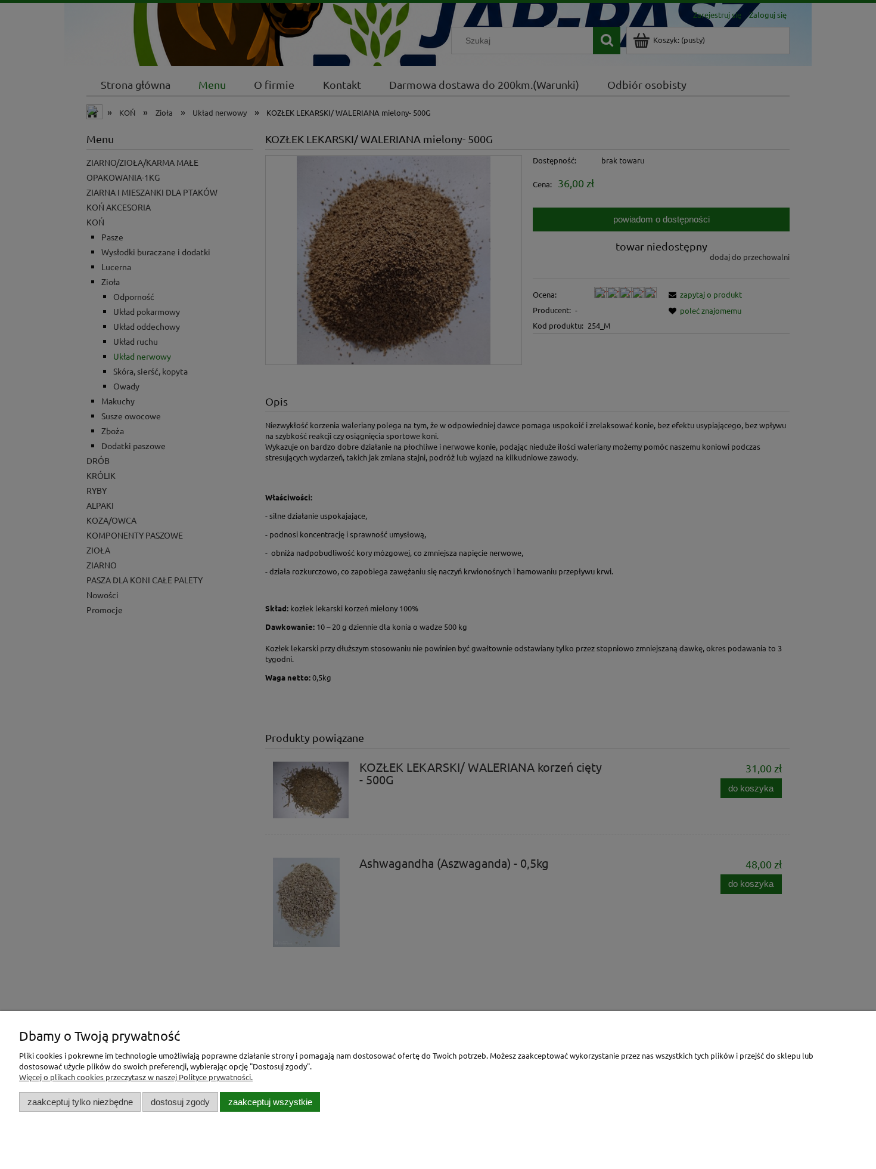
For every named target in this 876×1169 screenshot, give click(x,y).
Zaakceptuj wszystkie (270, 1102)
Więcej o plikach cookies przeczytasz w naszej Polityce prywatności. (136, 1077)
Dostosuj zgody (180, 1102)
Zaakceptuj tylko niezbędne (80, 1102)
